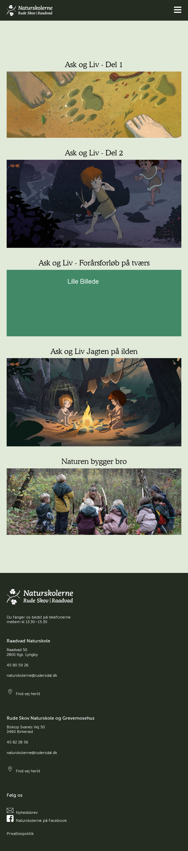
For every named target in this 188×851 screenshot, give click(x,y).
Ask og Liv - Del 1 (94, 64)
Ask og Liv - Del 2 (94, 152)
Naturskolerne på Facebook (41, 820)
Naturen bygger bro (94, 461)
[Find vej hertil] (11, 691)
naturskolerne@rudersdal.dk (32, 675)
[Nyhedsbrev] (11, 810)
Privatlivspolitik (20, 833)
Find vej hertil (28, 693)
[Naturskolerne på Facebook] (11, 818)
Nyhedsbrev (27, 812)
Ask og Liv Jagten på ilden (94, 351)
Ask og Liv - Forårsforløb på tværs (94, 262)
